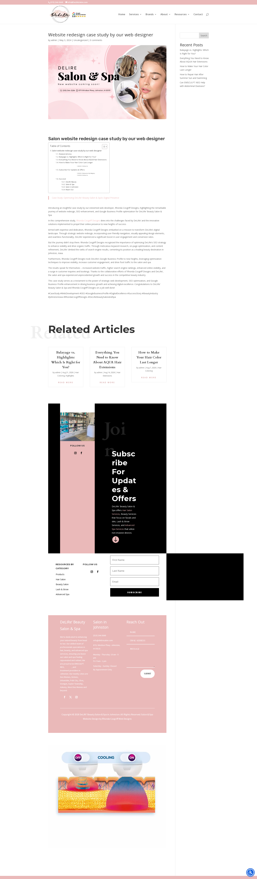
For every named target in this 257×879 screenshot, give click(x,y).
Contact (198, 14)
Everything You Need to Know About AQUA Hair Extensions (82, 159)
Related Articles (65, 154)
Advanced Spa (62, 594)
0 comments (96, 40)
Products (60, 574)
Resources (181, 14)
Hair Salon (127, 510)
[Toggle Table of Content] (103, 146)
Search (204, 35)
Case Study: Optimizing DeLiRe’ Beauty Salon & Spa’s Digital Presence (85, 197)
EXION (79, 667)
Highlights (70, 375)
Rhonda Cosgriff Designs (88, 220)
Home (121, 14)
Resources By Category (88, 173)
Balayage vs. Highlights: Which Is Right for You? (77, 157)
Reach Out (69, 190)
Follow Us (85, 166)
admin (54, 40)
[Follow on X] (70, 697)
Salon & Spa (70, 184)
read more (65, 382)
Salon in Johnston (72, 187)
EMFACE (68, 667)
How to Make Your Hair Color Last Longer (76, 162)
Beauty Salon (62, 584)
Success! (62, 179)
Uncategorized (81, 40)
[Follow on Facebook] (81, 453)
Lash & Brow (62, 589)
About (164, 14)
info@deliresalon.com (103, 640)
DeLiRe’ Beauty (71, 182)
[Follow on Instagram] (75, 453)
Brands (150, 14)
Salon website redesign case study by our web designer (77, 150)
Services (134, 14)
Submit (147, 673)
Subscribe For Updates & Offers (72, 170)
